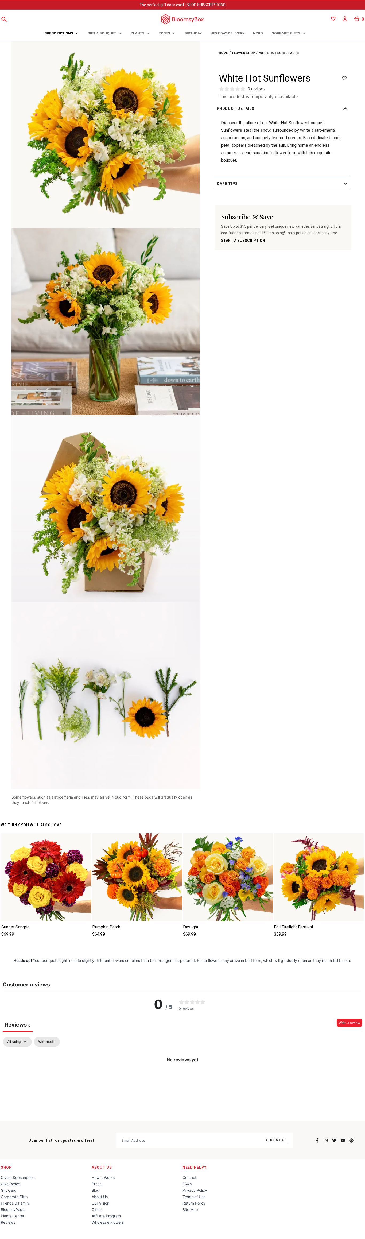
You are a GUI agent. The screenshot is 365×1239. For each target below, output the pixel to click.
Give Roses (10, 1184)
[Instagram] (326, 1140)
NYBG (258, 33)
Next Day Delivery (227, 33)
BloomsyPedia (13, 1209)
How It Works (103, 1177)
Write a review (349, 1023)
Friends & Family (15, 1203)
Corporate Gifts (14, 1196)
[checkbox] (47, 1042)
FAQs (187, 1184)
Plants (137, 33)
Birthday (193, 33)
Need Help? (195, 1167)
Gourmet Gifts (285, 33)
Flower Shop (243, 53)
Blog (95, 1190)
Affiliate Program (106, 1216)
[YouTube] (343, 1140)
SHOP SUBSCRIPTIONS (206, 5)
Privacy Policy (195, 1190)
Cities (96, 1209)
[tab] (61, 34)
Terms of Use (194, 1196)
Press (96, 1184)
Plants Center (12, 1216)
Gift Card (9, 1190)
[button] (283, 108)
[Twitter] (334, 1140)
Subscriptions (59, 33)
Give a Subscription (18, 1177)
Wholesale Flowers (108, 1222)
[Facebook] (317, 1140)
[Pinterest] (351, 1140)
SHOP (6, 1167)
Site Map (190, 1209)
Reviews (8, 1222)
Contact (189, 1177)
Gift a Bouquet (101, 33)
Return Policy (194, 1203)
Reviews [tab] (17, 1024)
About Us (102, 1167)
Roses (164, 33)
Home (223, 53)
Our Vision (100, 1203)
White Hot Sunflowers (279, 53)
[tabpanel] (182, 1078)
